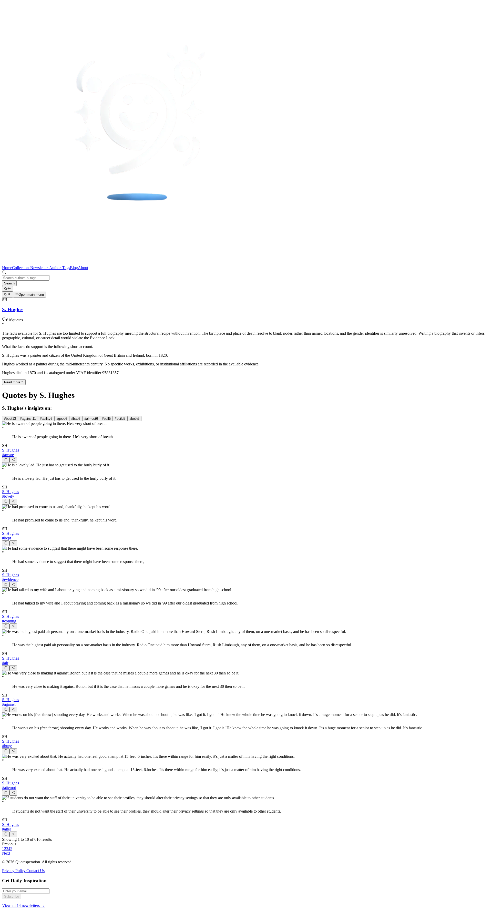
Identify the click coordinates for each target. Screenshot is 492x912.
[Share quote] (13, 460)
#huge (7, 746)
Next (6, 853)
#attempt (9, 787)
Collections (21, 267)
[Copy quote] (5, 460)
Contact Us (35, 870)
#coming (9, 621)
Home (7, 267)
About (83, 267)
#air (5, 663)
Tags (66, 267)
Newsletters (39, 267)
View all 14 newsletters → (23, 905)
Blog (74, 267)
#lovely (8, 496)
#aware (8, 455)
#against (8, 704)
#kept (6, 538)
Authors (55, 267)
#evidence (10, 579)
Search (9, 283)
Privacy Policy (14, 870)
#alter (6, 829)
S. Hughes (10, 450)
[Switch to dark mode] (7, 289)
